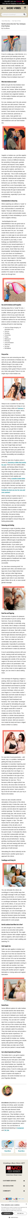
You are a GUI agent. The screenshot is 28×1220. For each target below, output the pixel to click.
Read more (19, 1210)
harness (20, 408)
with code (14, 1)
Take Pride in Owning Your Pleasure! (11, 1148)
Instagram (20, 1128)
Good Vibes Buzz (6, 21)
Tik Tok (6, 1130)
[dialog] (14, 1211)
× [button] (26, 1204)
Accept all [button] (7, 1213)
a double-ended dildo (18, 478)
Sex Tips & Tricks (16, 21)
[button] (2, 8)
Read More (8, 1151)
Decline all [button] (20, 1213)
